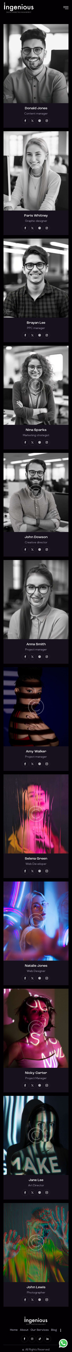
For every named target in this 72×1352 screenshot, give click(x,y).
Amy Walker (36, 751)
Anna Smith (36, 644)
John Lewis (36, 1287)
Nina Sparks (36, 430)
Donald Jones (36, 108)
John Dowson (36, 537)
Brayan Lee (36, 323)
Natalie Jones (36, 966)
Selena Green (36, 858)
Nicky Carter (36, 1073)
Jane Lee (36, 1180)
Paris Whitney (36, 215)
